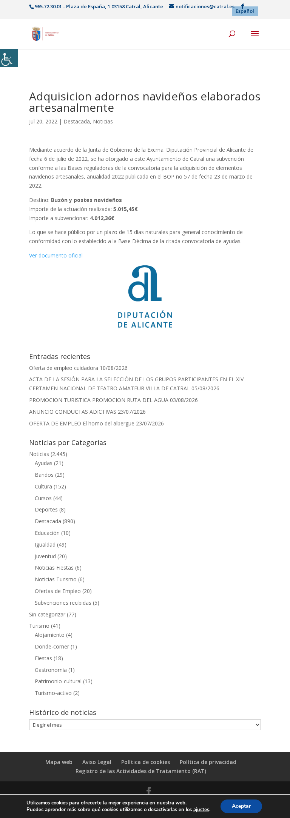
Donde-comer (52, 646)
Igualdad (45, 544)
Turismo (39, 625)
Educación (47, 532)
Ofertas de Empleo (58, 591)
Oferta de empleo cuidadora (63, 367)
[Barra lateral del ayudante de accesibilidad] (9, 58)
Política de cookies (145, 762)
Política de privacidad (208, 762)
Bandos (44, 474)
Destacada (76, 121)
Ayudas (43, 463)
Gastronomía (51, 669)
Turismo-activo (53, 692)
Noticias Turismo (56, 579)
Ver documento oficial (56, 255)
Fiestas (43, 658)
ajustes (201, 809)
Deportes (46, 509)
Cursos (43, 498)
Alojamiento (50, 634)
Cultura (43, 486)
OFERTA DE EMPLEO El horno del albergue (81, 423)
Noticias (103, 121)
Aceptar (241, 806)
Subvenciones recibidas (63, 602)
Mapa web (58, 762)
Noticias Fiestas (54, 567)
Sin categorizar (47, 614)
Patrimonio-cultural (58, 681)
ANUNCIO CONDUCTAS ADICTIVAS (72, 411)
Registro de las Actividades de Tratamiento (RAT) (141, 771)
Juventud (45, 556)
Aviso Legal (96, 762)
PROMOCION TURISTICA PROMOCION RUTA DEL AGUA (98, 400)
